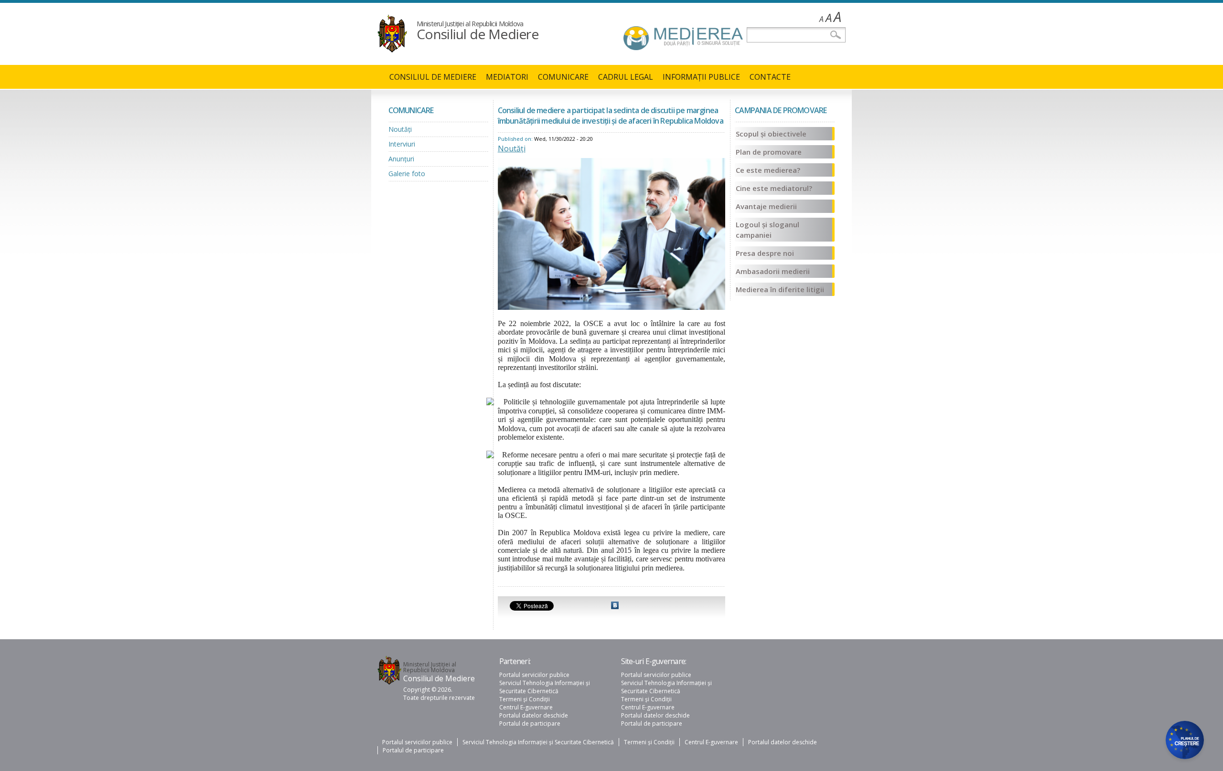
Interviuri (401, 143)
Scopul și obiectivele (771, 133)
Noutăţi (400, 129)
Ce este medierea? (768, 170)
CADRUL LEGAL (625, 77)
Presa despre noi (765, 253)
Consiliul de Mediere (477, 34)
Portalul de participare (529, 723)
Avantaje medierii (766, 206)
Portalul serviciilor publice (534, 675)
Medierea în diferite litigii (780, 289)
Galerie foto (406, 173)
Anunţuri (401, 158)
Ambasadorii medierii (773, 271)
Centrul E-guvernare (526, 707)
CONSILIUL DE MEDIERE (432, 77)
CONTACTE (770, 77)
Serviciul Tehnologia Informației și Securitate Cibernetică (544, 687)
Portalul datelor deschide (533, 715)
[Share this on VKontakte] (615, 606)
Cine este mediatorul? (774, 188)
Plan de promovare (769, 152)
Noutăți (512, 148)
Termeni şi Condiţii (524, 699)
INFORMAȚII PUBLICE (701, 77)
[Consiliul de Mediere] (392, 49)
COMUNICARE (563, 77)
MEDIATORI (507, 77)
